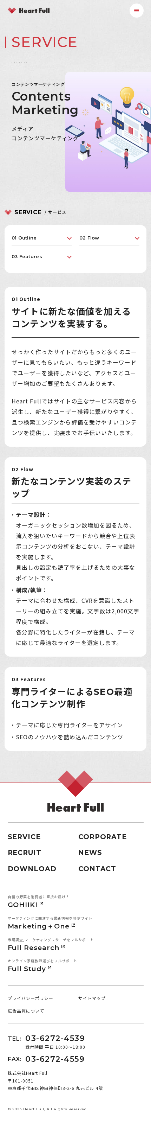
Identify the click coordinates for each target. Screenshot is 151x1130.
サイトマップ (92, 998)
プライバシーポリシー (30, 998)
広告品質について (26, 1011)
